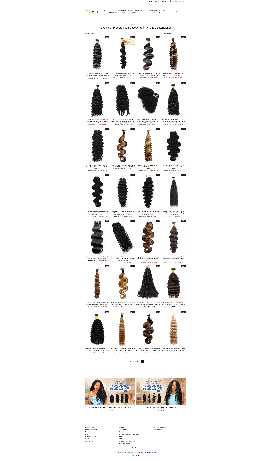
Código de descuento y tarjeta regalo (129, 434)
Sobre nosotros (89, 427)
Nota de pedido (123, 429)
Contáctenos (88, 425)
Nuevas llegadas (119, 10)
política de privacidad (91, 429)
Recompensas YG (157, 425)
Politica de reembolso (124, 439)
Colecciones (137, 25)
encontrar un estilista (124, 443)
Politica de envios (123, 436)
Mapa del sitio (89, 441)
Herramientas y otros (140, 12)
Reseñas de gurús (90, 439)
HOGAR (107, 10)
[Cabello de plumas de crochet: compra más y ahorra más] (110, 391)
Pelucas (124, 12)
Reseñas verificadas (90, 436)
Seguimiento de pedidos (125, 425)
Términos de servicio (91, 432)
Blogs (86, 434)
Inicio (131, 25)
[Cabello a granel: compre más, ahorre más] (161, 391)
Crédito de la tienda (124, 432)
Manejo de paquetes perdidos (127, 441)
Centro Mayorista (157, 432)
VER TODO (110, 410)
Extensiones (112, 12)
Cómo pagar (122, 427)
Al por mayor (158, 12)
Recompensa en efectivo (159, 427)
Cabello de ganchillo (137, 10)
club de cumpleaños (158, 429)
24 (138, 361)
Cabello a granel (157, 10)
